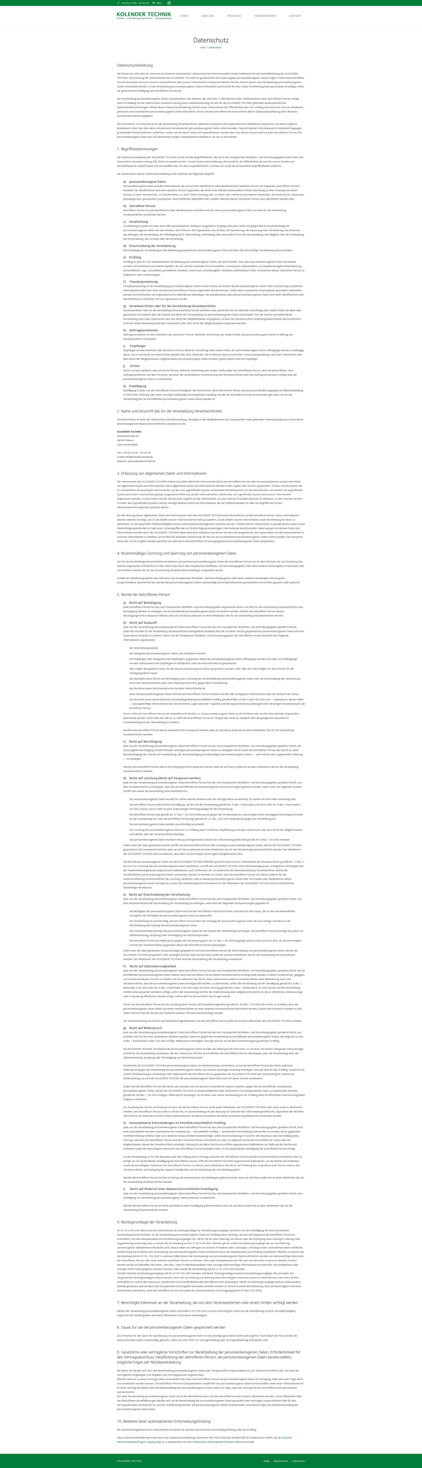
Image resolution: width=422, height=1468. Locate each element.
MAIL (159, 3)
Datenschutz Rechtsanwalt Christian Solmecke (219, 1441)
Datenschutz (281, 1461)
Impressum (298, 1461)
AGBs (266, 1461)
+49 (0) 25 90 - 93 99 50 (135, 3)
